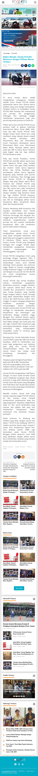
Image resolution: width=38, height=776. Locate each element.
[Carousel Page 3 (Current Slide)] (19, 696)
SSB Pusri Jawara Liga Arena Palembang (19, 740)
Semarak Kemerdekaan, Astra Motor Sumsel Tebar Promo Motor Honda (27, 523)
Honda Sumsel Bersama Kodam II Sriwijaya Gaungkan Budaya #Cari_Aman (10, 491)
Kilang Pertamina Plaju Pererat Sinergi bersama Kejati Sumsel (28, 465)
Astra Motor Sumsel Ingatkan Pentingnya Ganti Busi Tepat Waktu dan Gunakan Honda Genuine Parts (10, 507)
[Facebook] (15, 456)
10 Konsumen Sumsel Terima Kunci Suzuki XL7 (27, 491)
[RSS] (23, 456)
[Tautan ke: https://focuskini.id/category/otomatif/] (34, 599)
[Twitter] (19, 456)
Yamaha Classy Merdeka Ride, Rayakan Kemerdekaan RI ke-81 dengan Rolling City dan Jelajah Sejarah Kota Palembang (10, 523)
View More (19, 588)
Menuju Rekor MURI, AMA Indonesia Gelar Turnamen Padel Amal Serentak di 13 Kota (19, 729)
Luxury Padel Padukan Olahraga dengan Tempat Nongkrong (18, 735)
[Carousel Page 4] (21, 696)
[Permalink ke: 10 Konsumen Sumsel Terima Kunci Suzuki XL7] (27, 484)
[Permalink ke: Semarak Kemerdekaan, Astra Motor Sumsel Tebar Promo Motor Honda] (27, 516)
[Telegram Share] (29, 65)
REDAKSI (22, 771)
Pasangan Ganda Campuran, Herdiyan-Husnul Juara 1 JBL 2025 (20, 751)
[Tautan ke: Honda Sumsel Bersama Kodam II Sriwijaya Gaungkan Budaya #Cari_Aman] (19, 612)
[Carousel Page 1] (14, 696)
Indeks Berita (30, 771)
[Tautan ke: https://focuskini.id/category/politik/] (34, 676)
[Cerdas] (19, 2)
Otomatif (5, 66)
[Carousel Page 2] (17, 696)
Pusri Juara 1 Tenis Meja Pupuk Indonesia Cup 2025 (19, 745)
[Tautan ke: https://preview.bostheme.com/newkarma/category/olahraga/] (34, 704)
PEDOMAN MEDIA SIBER (9, 773)
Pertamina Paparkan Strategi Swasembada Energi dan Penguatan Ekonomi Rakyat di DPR (10, 466)
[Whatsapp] (32, 65)
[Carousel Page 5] (24, 696)
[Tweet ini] (25, 65)
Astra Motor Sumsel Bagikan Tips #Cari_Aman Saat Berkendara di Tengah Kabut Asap (26, 507)
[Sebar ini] (22, 65)
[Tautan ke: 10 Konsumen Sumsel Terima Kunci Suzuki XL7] (7, 635)
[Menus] (3, 2)
